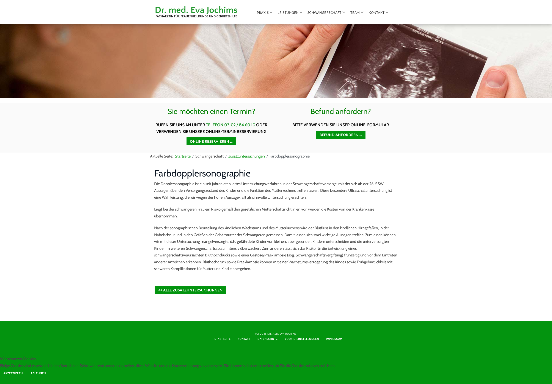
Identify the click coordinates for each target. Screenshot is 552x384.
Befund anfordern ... (341, 135)
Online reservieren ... (211, 141)
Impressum (334, 338)
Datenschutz (267, 338)
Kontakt (377, 12)
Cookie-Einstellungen (302, 338)
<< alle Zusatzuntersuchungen (190, 290)
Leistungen (288, 12)
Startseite (223, 338)
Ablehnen (38, 373)
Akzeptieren (13, 373)
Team (355, 12)
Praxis (263, 12)
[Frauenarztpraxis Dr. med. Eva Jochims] (197, 12)
